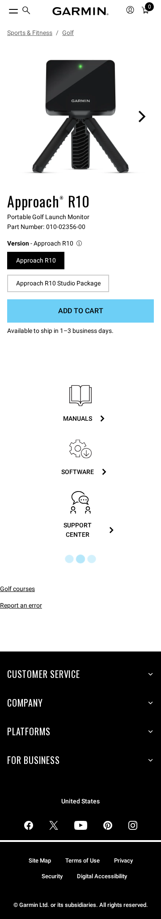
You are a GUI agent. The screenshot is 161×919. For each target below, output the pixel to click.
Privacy (123, 860)
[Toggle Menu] (5, 9)
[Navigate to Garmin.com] (80, 11)
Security (52, 876)
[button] (45, 243)
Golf (68, 33)
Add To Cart (80, 310)
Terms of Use (82, 860)
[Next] (142, 116)
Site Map (40, 860)
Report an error (21, 605)
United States (80, 801)
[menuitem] (26, 11)
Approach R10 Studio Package (58, 283)
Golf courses (17, 588)
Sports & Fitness (29, 33)
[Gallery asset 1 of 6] (80, 116)
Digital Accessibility (102, 876)
